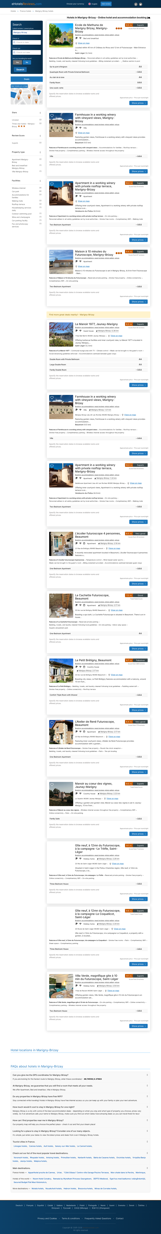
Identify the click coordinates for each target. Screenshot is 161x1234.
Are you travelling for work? (22, 58)
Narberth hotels (85, 1157)
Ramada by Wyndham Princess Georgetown (72, 1179)
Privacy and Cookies (47, 1218)
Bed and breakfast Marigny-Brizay (19, 166)
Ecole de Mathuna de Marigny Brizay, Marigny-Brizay (91, 28)
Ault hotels (48, 1146)
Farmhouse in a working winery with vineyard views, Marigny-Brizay (95, 118)
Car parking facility (20, 220)
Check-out (16, 48)
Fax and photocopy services (20, 225)
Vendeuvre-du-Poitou (84, 211)
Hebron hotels (70, 1188)
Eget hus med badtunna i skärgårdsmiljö (127, 1179)
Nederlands (71, 1205)
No (27, 62)
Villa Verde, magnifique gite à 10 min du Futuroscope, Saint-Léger (96, 977)
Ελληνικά (55, 1208)
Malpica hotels (40, 1161)
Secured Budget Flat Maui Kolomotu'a (30, 1182)
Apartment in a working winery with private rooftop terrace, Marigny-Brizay (95, 186)
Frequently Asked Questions (98, 1218)
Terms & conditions (71, 1218)
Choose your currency (75, 4)
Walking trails (17, 201)
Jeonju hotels (26, 1161)
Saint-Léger (80, 53)
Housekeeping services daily (21, 209)
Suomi (111, 1205)
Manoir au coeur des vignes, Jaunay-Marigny (93, 785)
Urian (59, 1172)
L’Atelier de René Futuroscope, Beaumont (95, 723)
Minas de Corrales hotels (105, 1188)
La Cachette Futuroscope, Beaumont (92, 597)
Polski (82, 1205)
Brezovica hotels (85, 1188)
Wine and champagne (21, 217)
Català (50, 1205)
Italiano (60, 1205)
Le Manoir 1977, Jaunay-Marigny (96, 324)
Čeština (141, 1205)
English (94, 4)
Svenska (121, 1205)
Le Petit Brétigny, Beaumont (93, 660)
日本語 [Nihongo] (81, 1208)
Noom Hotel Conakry (42, 1179)
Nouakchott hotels (54, 1188)
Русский (66, 1208)
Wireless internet (19, 188)
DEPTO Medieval (100, 1179)
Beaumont (79, 143)
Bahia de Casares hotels (104, 1157)
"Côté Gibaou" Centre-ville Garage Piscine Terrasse (86, 1172)
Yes (17, 62)
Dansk (131, 1205)
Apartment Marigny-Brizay (20, 160)
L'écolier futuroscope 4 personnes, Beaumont (98, 535)
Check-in (16, 38)
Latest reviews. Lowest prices (23, 28)
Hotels (13, 11)
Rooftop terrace (18, 204)
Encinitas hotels (124, 1157)
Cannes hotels (35, 1146)
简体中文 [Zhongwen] (100, 1208)
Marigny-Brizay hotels (44, 11)
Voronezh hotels (21, 1157)
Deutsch (19, 1205)
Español (40, 1205)
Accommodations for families (20, 196)
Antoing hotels (52, 1157)
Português (92, 1205)
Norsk (103, 1205)
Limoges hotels (20, 1146)
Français (29, 1205)
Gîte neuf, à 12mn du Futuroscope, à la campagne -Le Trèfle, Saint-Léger (97, 849)
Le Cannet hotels (84, 1146)
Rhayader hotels (37, 1157)
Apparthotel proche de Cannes (41, 1172)
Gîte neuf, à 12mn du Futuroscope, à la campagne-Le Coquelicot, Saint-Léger (97, 914)
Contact (120, 1218)
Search (20, 69)
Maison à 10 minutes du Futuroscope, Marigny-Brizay (94, 253)
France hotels (25, 11)
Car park (15, 191)
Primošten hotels (68, 1157)
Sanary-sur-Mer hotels (65, 1146)
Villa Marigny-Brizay (20, 171)
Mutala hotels (38, 1188)
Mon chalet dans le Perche (122, 1172)
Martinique (140, 1172)
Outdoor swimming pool (21, 214)
